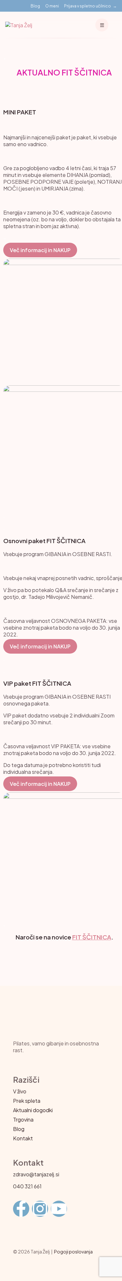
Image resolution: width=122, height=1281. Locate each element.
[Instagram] (40, 1209)
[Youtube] (59, 1209)
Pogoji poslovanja (73, 1251)
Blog (35, 6)
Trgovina (23, 1119)
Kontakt (23, 1138)
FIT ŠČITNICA (91, 937)
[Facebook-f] (21, 1209)
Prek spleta (26, 1100)
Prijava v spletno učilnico (87, 6)
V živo (19, 1091)
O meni (52, 6)
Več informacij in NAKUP (40, 250)
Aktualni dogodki (33, 1110)
